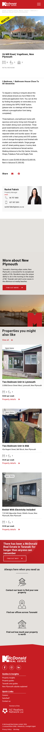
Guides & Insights (10, 674)
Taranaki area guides (10, 684)
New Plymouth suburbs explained (14, 687)
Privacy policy (7, 729)
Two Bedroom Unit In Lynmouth (18, 382)
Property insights (8, 678)
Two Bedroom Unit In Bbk (15, 445)
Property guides (8, 681)
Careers (5, 695)
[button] (38, 4)
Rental (21, 10)
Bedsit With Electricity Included (18, 509)
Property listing (12, 10)
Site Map (16, 729)
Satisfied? (6, 698)
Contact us (6, 701)
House (26, 10)
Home (4, 10)
